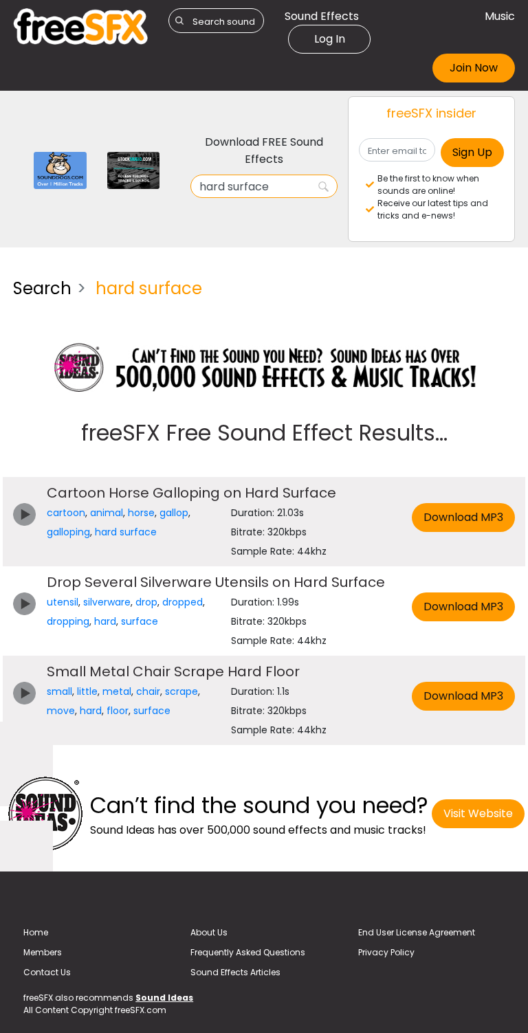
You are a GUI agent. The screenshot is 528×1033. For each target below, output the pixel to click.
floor (118, 711)
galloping (68, 532)
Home (35, 932)
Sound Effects (322, 16)
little (87, 691)
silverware (107, 602)
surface (139, 621)
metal (116, 691)
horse (141, 513)
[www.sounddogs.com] (60, 169)
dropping (68, 621)
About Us (209, 932)
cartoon (66, 513)
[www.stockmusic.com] (133, 169)
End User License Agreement (416, 932)
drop (146, 602)
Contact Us (47, 972)
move (61, 711)
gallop (174, 513)
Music (500, 16)
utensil (62, 602)
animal (106, 513)
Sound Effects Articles (235, 972)
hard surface (126, 532)
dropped (182, 602)
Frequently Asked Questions (247, 952)
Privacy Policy (386, 952)
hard (105, 621)
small (59, 691)
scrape (181, 691)
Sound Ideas (164, 997)
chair (148, 691)
